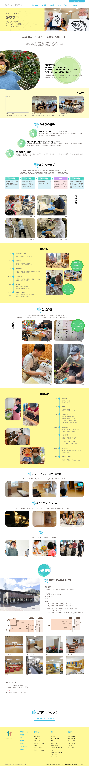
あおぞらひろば (54, 756)
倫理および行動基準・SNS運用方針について (55, 764)
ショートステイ (37, 738)
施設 (52, 732)
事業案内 (44, 5)
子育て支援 (36, 742)
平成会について (35, 5)
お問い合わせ (77, 1)
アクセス (74, 5)
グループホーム (37, 740)
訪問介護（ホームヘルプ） (39, 743)
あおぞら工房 (53, 742)
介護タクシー (36, 745)
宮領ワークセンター (55, 743)
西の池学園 (53, 736)
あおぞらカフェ (37, 749)
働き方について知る (72, 742)
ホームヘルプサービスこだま (57, 749)
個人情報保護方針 (69, 764)
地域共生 (66, 5)
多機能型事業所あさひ (55, 745)
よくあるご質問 (71, 747)
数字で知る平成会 (71, 743)
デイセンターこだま (55, 738)
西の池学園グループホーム (56, 747)
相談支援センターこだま (56, 735)
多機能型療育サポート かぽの (57, 752)
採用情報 (52, 5)
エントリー (70, 745)
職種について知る (71, 736)
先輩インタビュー (71, 738)
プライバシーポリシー (79, 764)
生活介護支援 (36, 735)
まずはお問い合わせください (44, 719)
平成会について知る (72, 735)
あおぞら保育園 (54, 754)
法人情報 (22, 735)
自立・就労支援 (37, 736)
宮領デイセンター (54, 740)
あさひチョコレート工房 (39, 750)
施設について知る (71, 740)
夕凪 (52, 750)
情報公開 (22, 749)
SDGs (59, 5)
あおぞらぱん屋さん (38, 747)
